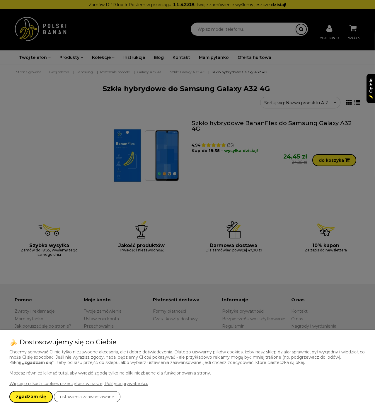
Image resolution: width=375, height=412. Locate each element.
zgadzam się (31, 396)
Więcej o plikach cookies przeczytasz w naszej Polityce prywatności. (78, 383)
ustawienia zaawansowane (87, 396)
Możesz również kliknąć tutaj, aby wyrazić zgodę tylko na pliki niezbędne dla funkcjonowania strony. (110, 373)
